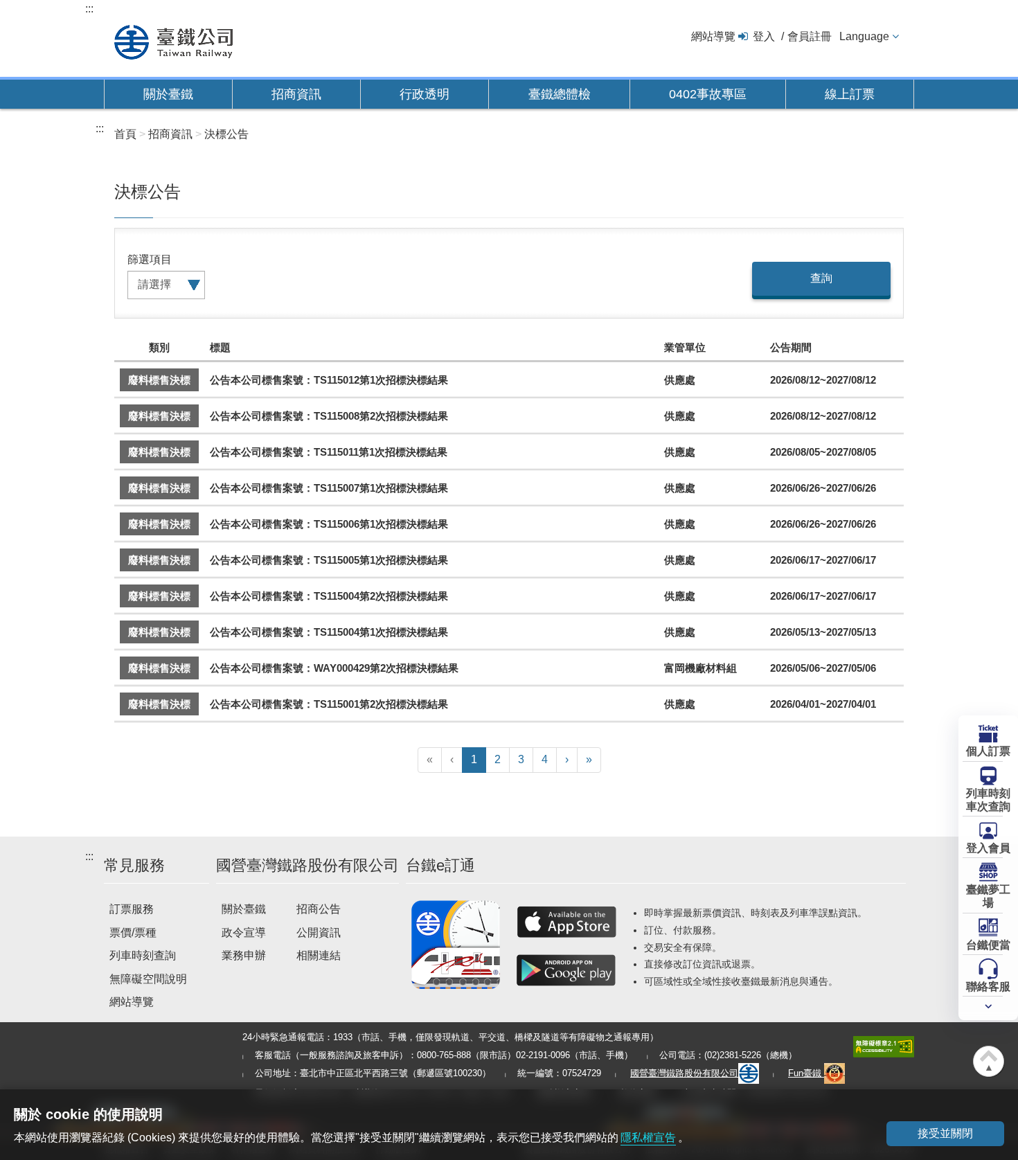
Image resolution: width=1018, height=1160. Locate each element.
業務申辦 (244, 955)
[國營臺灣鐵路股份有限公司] (173, 40)
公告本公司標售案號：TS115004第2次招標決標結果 (329, 596)
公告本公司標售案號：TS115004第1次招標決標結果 (329, 632)
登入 (764, 36)
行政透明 (424, 94)
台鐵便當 (988, 945)
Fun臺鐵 (806, 1073)
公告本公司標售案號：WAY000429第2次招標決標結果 (334, 668)
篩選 (138, 259)
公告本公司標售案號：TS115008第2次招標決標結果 (329, 416)
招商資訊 (296, 94)
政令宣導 (244, 932)
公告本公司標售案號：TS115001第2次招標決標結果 (329, 704)
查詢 (821, 278)
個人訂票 (988, 751)
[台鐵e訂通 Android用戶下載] (566, 970)
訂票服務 (131, 909)
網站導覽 (713, 36)
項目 (161, 259)
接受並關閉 (945, 1133)
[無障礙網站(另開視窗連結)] (883, 1046)
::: (89, 9)
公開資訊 (318, 932)
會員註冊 (809, 36)
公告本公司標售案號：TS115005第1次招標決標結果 (329, 560)
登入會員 (988, 848)
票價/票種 (133, 932)
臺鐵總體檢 (559, 94)
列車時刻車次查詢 (988, 799)
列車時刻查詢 (142, 955)
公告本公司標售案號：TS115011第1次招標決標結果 (328, 452)
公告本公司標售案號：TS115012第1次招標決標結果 (329, 380)
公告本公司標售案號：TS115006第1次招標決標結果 (329, 524)
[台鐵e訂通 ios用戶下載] (566, 922)
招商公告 (318, 909)
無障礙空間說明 (148, 979)
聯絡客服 (988, 986)
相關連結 (318, 955)
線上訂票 (850, 94)
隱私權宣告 (648, 1137)
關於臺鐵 (168, 94)
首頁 (125, 134)
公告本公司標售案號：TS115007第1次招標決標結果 (329, 488)
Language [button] (864, 36)
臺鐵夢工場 (988, 896)
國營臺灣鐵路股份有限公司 (684, 1073)
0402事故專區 (708, 94)
